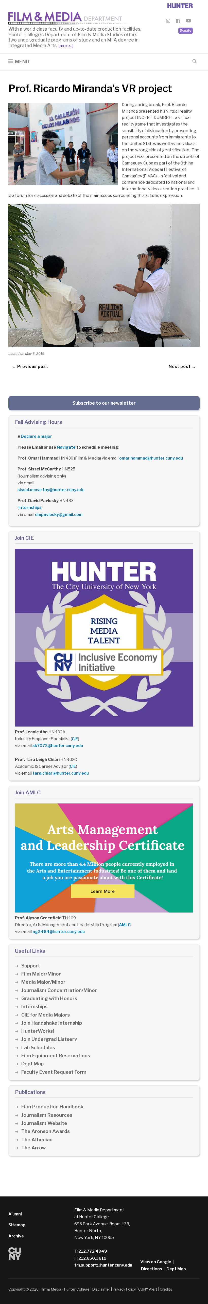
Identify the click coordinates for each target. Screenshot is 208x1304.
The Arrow (33, 1148)
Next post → (182, 366)
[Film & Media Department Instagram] (168, 21)
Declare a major (36, 436)
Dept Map (32, 1064)
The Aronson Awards (45, 1131)
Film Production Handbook (52, 1107)
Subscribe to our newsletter (104, 403)
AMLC (125, 924)
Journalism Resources (46, 1115)
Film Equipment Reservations (55, 1056)
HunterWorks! (37, 1031)
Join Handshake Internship (51, 1023)
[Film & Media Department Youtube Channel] (188, 21)
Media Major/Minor (43, 982)
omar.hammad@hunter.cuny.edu (151, 458)
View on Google (155, 1261)
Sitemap (16, 1225)
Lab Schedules (38, 1047)
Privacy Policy (124, 1289)
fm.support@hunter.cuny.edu (103, 1265)
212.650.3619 (92, 1258)
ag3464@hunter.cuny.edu (58, 931)
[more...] (66, 45)
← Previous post (30, 366)
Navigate (66, 447)
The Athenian (37, 1140)
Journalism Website (44, 1123)
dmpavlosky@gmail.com (58, 514)
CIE (75, 738)
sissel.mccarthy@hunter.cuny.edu (51, 489)
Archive (16, 1236)
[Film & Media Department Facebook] (178, 21)
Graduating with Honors (49, 998)
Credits (166, 1289)
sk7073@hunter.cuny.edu (57, 745)
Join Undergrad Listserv (49, 1039)
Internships (30, 507)
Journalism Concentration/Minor (59, 990)
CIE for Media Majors (45, 1015)
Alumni (15, 1214)
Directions (151, 1269)
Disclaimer (101, 1289)
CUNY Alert (147, 1289)
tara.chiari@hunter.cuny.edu (60, 773)
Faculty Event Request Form (53, 1072)
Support (30, 966)
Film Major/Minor (41, 974)
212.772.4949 (92, 1251)
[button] (18, 61)
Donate (185, 30)
